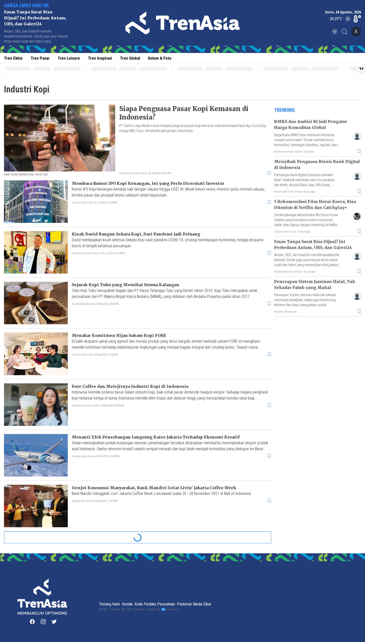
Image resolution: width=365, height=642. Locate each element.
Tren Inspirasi (100, 58)
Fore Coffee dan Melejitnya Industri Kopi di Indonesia (130, 386)
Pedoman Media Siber (194, 604)
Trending (284, 110)
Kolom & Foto (159, 58)
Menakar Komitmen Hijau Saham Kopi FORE (119, 335)
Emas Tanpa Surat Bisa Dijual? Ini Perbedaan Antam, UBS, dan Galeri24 (35, 17)
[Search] (346, 31)
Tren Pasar (40, 58)
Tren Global (130, 58)
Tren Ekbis (13, 58)
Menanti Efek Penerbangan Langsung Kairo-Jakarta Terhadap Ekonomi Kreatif (156, 437)
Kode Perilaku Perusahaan (155, 604)
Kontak (127, 604)
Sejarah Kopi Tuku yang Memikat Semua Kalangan (125, 284)
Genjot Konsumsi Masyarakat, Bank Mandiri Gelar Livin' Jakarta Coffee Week (154, 487)
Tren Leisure (69, 58)
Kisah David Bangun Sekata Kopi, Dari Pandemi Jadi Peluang (136, 234)
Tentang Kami (109, 604)
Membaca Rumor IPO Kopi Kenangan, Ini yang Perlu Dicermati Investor (148, 183)
